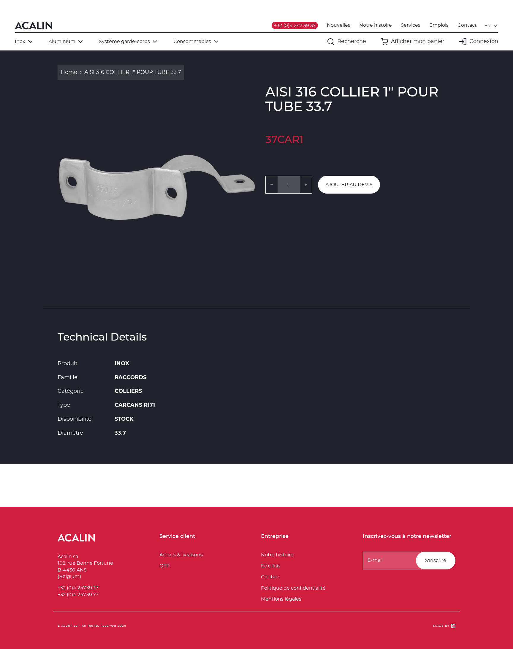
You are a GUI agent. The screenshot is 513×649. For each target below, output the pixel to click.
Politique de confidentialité (293, 588)
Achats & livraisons (181, 555)
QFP (164, 565)
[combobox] (491, 25)
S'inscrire (435, 560)
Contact (467, 25)
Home (69, 72)
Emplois (439, 25)
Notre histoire (375, 25)
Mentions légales (281, 599)
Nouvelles (338, 25)
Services (410, 25)
